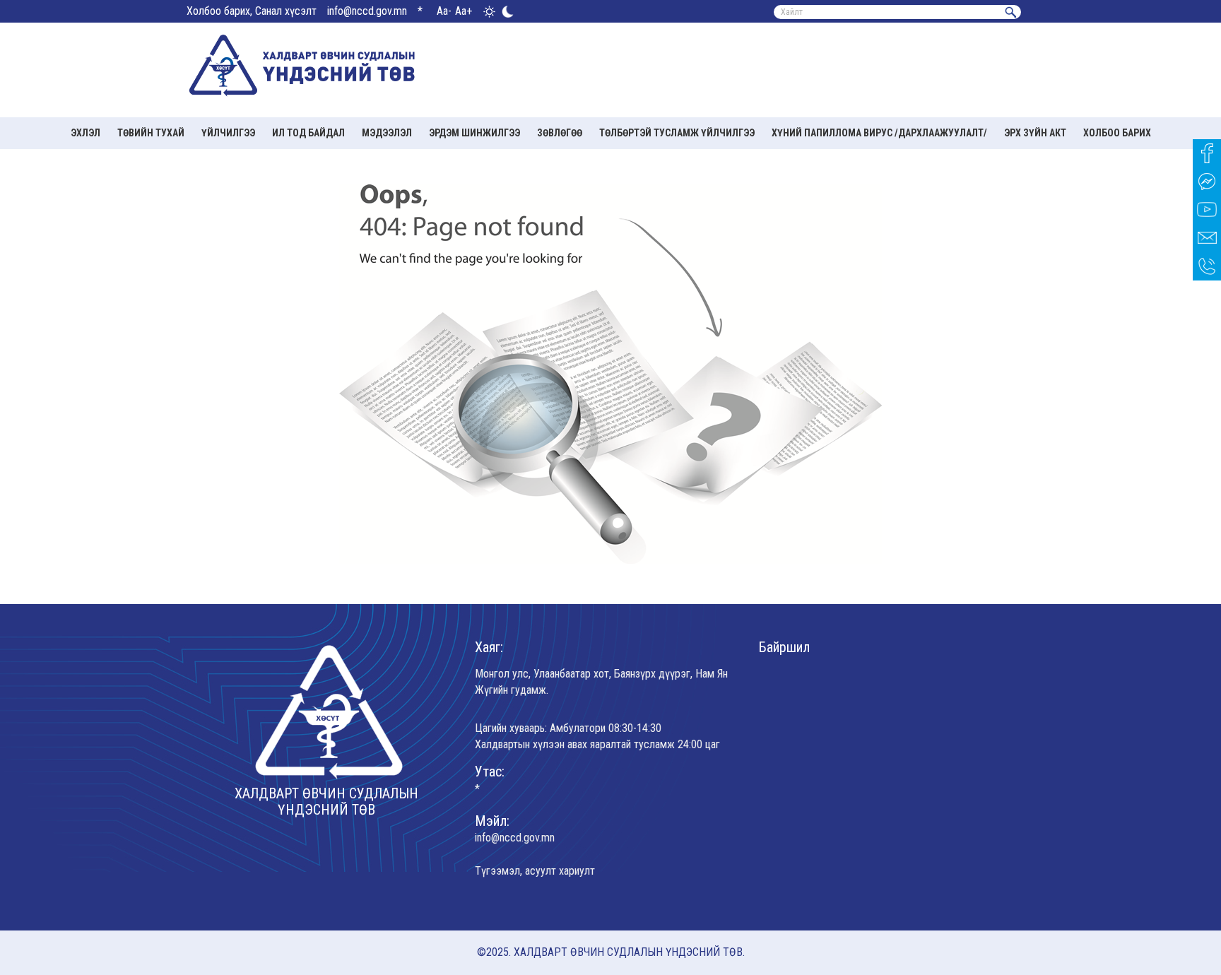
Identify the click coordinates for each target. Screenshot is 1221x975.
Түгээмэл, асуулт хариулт (535, 871)
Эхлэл (85, 132)
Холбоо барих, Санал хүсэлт (252, 11)
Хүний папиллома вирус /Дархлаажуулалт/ (879, 132)
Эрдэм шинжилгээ (474, 132)
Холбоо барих (1117, 132)
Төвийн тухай (150, 132)
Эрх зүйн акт (1035, 132)
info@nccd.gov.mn (367, 11)
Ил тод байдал (308, 132)
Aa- (444, 11)
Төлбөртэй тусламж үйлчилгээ (677, 132)
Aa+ (463, 11)
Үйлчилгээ (228, 132)
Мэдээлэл (387, 132)
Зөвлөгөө (559, 132)
